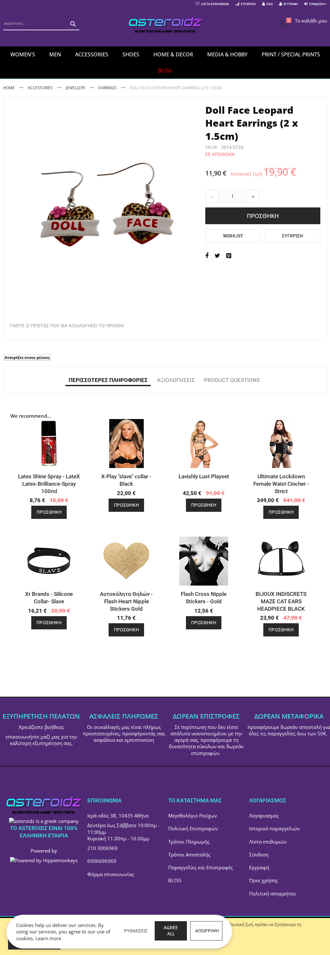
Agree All (171, 930)
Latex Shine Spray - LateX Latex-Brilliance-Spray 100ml (49, 483)
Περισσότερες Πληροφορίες (108, 380)
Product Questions (232, 380)
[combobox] (41, 23)
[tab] (108, 379)
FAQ (270, 4)
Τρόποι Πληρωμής (188, 841)
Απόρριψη (207, 931)
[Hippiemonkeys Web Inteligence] (44, 860)
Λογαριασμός (264, 815)
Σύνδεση (258, 854)
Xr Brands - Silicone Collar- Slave (49, 598)
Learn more (48, 938)
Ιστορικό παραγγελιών (274, 828)
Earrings (107, 88)
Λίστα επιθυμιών (268, 841)
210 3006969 (102, 848)
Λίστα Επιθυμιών (215, 4)
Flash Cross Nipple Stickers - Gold (204, 598)
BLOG (174, 880)
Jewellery (75, 88)
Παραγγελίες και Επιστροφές (200, 867)
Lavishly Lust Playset (204, 476)
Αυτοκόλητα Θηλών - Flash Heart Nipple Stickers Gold (126, 601)
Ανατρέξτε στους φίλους (27, 357)
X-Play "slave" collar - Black (126, 480)
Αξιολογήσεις (176, 380)
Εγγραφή (291, 4)
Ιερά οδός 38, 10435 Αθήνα (118, 815)
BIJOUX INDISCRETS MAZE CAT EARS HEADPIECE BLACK (281, 601)
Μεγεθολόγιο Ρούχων (192, 815)
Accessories (40, 88)
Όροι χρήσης (263, 880)
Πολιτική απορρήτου (272, 893)
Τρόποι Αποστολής (189, 854)
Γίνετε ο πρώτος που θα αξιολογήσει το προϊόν (67, 326)
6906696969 (101, 861)
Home (9, 88)
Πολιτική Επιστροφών (193, 828)
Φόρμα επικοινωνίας (110, 874)
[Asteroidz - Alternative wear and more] (165, 26)
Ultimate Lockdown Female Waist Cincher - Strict (281, 483)
